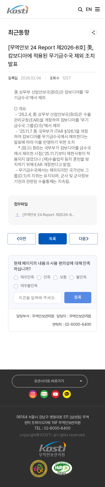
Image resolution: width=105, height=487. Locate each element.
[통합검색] (80, 9)
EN (89, 9)
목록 (52, 238)
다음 (82, 238)
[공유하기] (93, 32)
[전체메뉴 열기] (97, 9)
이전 (22, 238)
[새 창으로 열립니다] (33, 394)
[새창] (63, 469)
